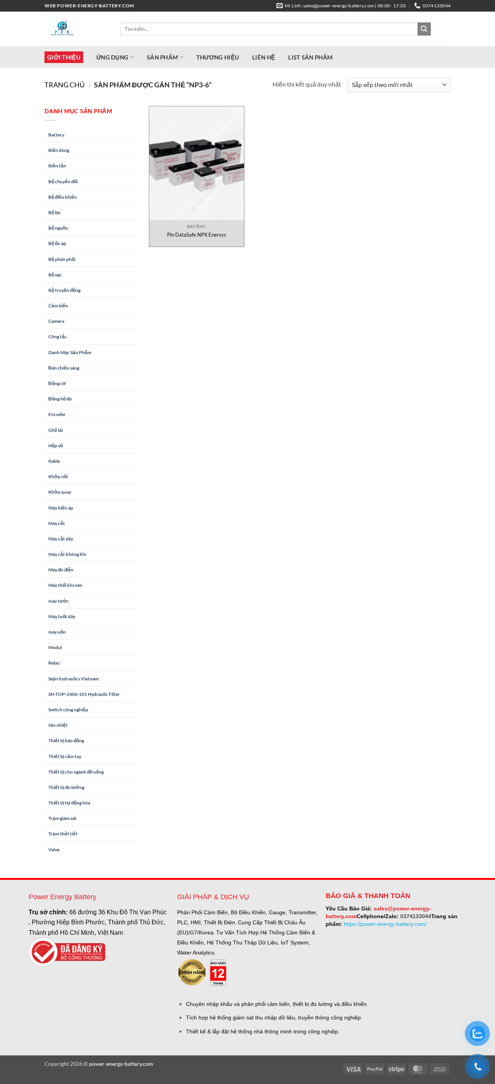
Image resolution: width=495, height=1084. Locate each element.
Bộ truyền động (64, 290)
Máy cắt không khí (67, 554)
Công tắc (57, 336)
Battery (56, 135)
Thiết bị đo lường (66, 787)
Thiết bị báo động (66, 740)
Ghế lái (55, 430)
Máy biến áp (60, 508)
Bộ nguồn (58, 228)
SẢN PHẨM (162, 57)
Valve (54, 849)
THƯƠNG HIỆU (217, 57)
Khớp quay (59, 492)
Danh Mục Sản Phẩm (69, 352)
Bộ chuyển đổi (63, 181)
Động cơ (57, 383)
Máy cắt (56, 523)
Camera (56, 321)
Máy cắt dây (60, 539)
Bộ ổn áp (57, 243)
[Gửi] (424, 29)
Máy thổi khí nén (65, 585)
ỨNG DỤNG (112, 57)
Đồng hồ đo (60, 399)
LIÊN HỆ (263, 57)
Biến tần (57, 166)
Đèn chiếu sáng (63, 368)
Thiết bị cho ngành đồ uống (76, 772)
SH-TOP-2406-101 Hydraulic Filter (84, 694)
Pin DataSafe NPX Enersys (196, 235)
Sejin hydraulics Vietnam (73, 679)
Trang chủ (64, 84)
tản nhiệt (58, 725)
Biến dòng (58, 150)
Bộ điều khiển (62, 197)
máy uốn (57, 632)
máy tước (58, 601)
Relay (54, 663)
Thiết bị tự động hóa (69, 803)
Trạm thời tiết (63, 834)
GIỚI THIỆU (63, 57)
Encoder (57, 414)
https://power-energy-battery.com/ (385, 924)
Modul (55, 647)
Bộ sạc (55, 275)
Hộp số (55, 445)
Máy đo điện (60, 570)
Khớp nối (58, 476)
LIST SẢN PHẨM (310, 57)
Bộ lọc (54, 212)
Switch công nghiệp (68, 709)
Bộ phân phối (61, 259)
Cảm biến (58, 305)
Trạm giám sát (62, 818)
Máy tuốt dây (61, 616)
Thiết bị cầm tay (64, 756)
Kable (54, 461)
